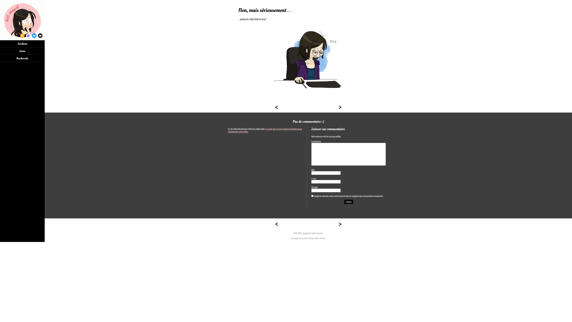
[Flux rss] (22, 35)
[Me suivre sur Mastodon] (28, 35)
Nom (313, 169)
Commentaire (316, 141)
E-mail (313, 178)
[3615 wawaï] (22, 20)
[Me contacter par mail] (40, 35)
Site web (314, 187)
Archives (22, 44)
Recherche (22, 58)
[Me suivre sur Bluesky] (34, 35)
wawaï (305, 233)
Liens (22, 51)
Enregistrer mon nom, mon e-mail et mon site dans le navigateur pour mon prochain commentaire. (348, 196)
